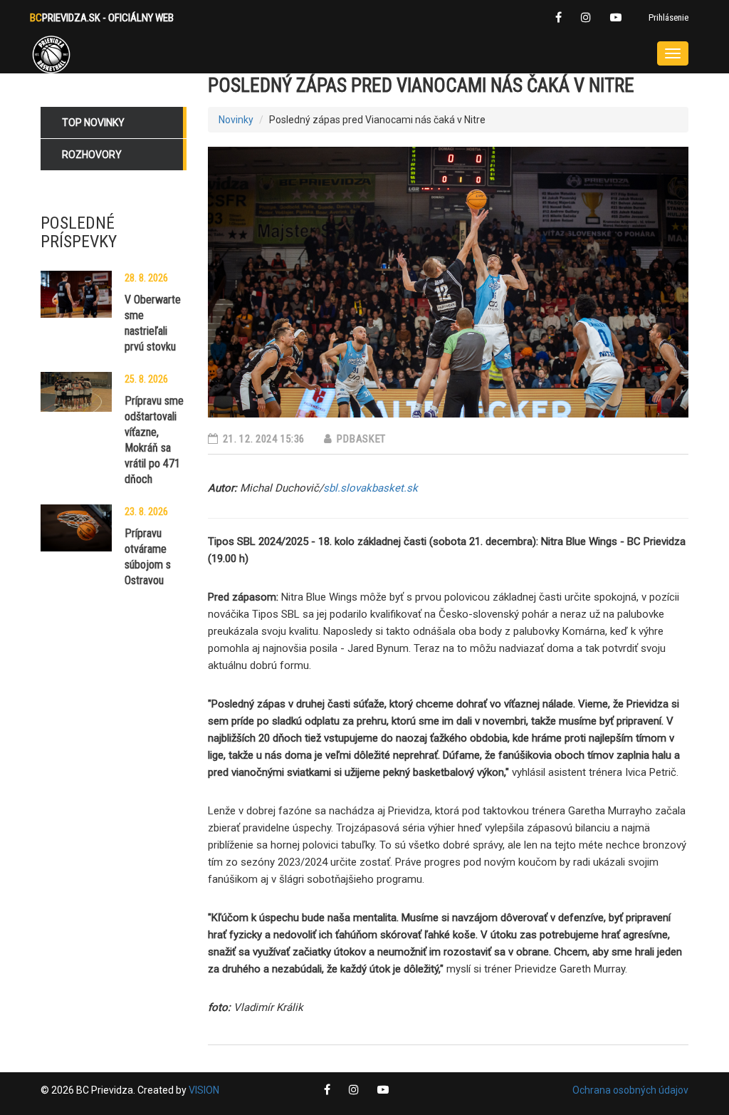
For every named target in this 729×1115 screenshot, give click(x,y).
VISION (204, 1090)
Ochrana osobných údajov (630, 1090)
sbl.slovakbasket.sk (370, 488)
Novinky (236, 119)
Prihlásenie (668, 17)
